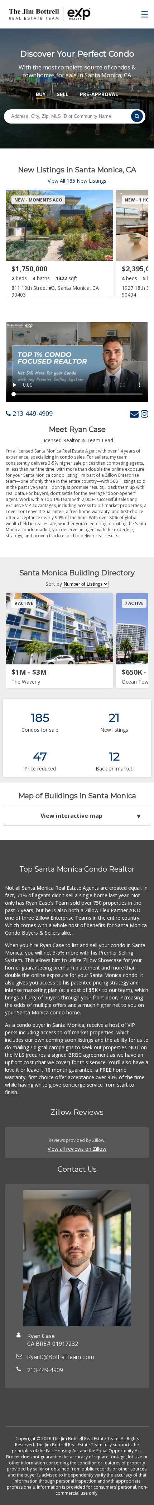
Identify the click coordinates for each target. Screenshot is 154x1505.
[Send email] (134, 413)
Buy (40, 94)
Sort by (53, 583)
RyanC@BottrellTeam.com (60, 1357)
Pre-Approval (99, 94)
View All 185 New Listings (77, 180)
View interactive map (71, 816)
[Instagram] (144, 413)
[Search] (137, 116)
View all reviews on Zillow (77, 1148)
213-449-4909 (32, 413)
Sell (62, 94)
